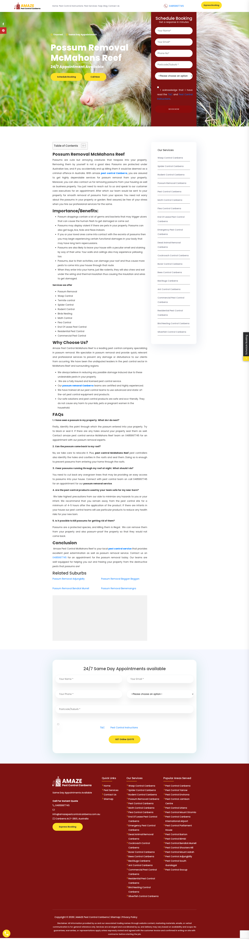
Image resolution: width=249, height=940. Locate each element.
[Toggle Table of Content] (82, 145)
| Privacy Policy (129, 917)
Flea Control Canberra (169, 208)
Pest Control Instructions (124, 727)
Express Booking (211, 5)
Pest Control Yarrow (176, 790)
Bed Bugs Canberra (168, 280)
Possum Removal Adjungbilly (69, 578)
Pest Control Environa (177, 794)
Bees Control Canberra (170, 272)
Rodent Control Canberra (171, 174)
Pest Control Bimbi (175, 838)
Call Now (95, 76)
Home (107, 785)
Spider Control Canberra (171, 166)
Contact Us (110, 794)
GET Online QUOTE (124, 739)
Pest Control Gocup (176, 869)
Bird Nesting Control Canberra (173, 323)
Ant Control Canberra (169, 289)
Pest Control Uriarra (176, 807)
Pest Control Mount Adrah (179, 852)
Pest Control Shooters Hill (179, 847)
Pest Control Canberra (169, 191)
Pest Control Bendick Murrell (180, 843)
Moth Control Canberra (170, 200)
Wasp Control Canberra (170, 157)
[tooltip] (3, 24)
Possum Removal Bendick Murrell (71, 588)
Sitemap (108, 799)
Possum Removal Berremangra (118, 588)
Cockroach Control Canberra (173, 255)
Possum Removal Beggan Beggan (120, 578)
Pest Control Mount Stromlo (180, 812)
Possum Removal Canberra (172, 183)
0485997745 (176, 6)
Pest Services (111, 790)
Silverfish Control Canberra (172, 331)
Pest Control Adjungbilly (178, 856)
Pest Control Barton (176, 834)
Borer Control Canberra (170, 263)
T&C (170, 94)
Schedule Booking (66, 76)
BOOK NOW (174, 109)
